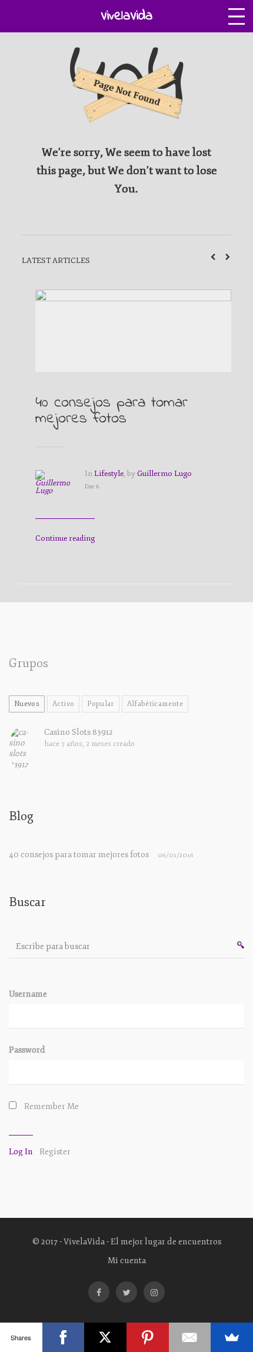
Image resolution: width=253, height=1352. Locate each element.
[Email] (190, 1337)
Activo (63, 704)
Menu (236, 16)
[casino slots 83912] (25, 748)
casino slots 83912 (78, 732)
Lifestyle (109, 473)
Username (28, 994)
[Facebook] (63, 1337)
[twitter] (126, 1292)
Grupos (28, 663)
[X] (105, 1337)
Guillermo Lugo (164, 473)
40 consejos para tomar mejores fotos (111, 411)
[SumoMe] (232, 1337)
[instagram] (154, 1292)
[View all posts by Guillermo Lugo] (60, 490)
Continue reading (65, 538)
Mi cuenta (127, 1261)
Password (27, 1050)
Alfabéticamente (155, 704)
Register (55, 1152)
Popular (100, 704)
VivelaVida (126, 16)
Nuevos (26, 704)
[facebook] (98, 1292)
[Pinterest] (147, 1337)
